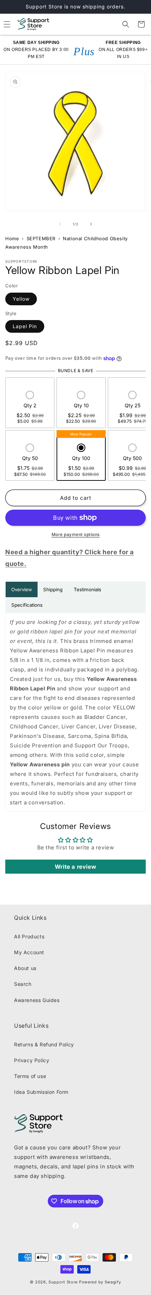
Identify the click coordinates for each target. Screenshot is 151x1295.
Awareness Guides (37, 1000)
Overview (21, 589)
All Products (29, 936)
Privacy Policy (31, 1060)
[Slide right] (91, 224)
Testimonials (87, 589)
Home (12, 238)
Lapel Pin (25, 326)
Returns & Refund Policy (44, 1044)
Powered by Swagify (100, 1282)
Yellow (21, 299)
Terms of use (30, 1076)
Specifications (26, 605)
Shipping (53, 589)
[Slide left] (60, 224)
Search (23, 984)
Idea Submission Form (41, 1092)
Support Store (63, 1282)
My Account (29, 952)
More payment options (76, 534)
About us (25, 968)
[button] (125, 24)
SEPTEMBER (41, 238)
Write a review (75, 866)
